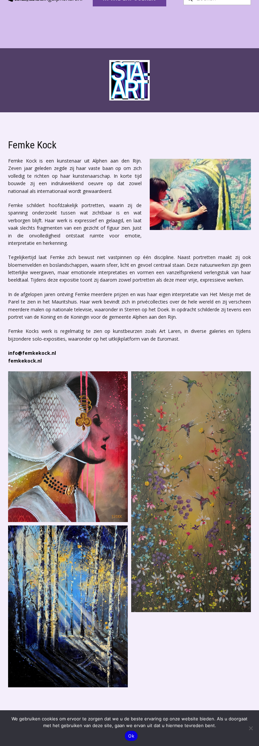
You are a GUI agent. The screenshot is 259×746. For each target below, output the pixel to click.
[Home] (129, 80)
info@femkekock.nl (32, 353)
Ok (131, 736)
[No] (250, 728)
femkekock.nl (25, 360)
